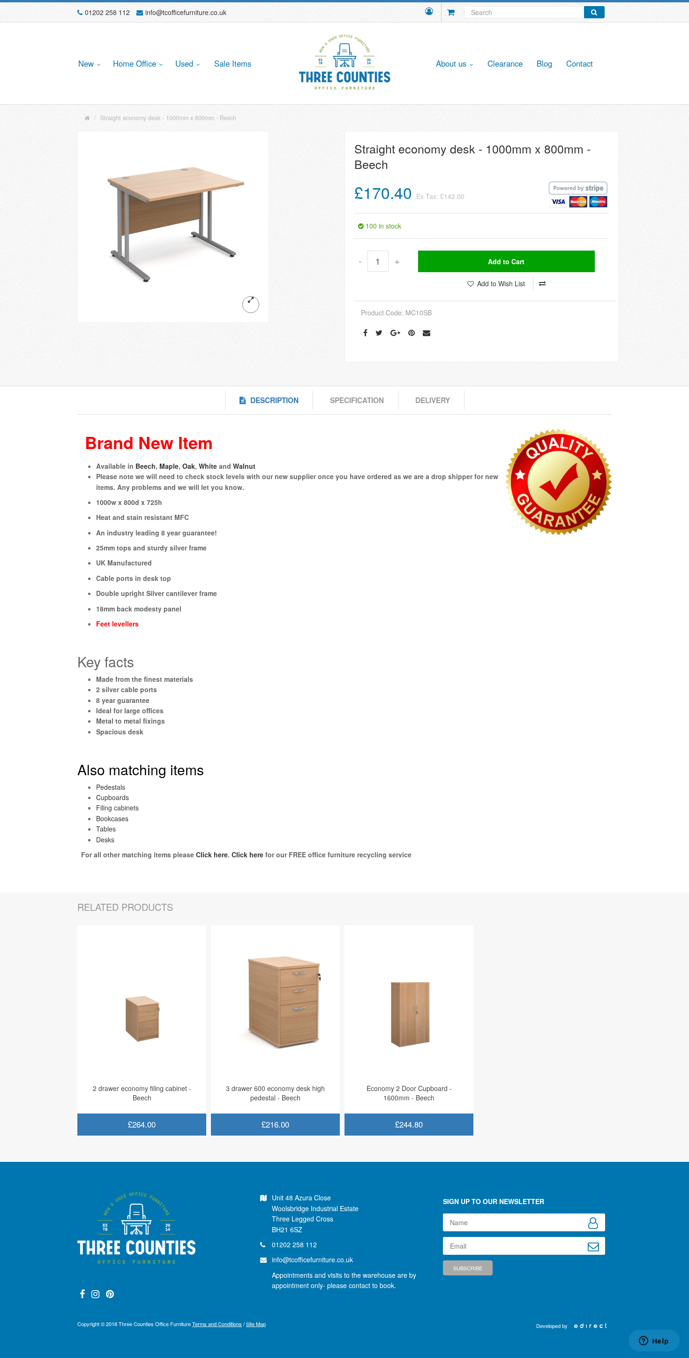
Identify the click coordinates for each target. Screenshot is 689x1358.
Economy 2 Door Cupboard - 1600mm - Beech (409, 1092)
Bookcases (112, 818)
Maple (169, 466)
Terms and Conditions (217, 1323)
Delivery (432, 400)
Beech (145, 466)
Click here (212, 854)
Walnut (244, 466)
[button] (88, 64)
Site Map (256, 1323)
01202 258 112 (107, 12)
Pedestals (110, 787)
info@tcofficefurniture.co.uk (185, 12)
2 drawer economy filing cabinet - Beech (142, 1092)
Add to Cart (506, 261)
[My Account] (429, 12)
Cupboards (112, 797)
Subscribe (467, 1268)
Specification (357, 400)
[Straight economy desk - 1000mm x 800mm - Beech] (173, 226)
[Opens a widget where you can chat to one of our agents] (654, 1341)
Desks (105, 839)
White (208, 466)
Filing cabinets (117, 807)
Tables (106, 828)
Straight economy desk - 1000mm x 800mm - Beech (168, 118)
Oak (188, 466)
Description (274, 400)
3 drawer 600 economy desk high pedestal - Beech (275, 1092)
